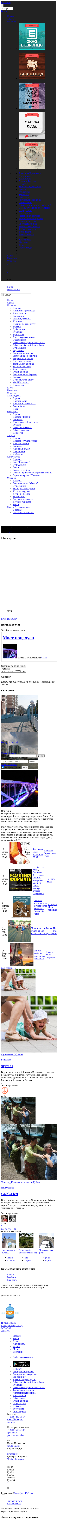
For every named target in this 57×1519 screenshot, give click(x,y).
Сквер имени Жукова (8, 1251)
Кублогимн (12, 1454)
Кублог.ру (6, 2)
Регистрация (13, 289)
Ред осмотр (24, 213)
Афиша (10, 302)
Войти (40, 756)
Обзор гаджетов (21, 430)
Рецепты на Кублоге (29, 221)
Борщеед (17, 377)
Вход (25, 767)
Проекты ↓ (12, 305)
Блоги (10, 387)
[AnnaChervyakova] (12, 1221)
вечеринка (38, 880)
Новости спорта (21, 443)
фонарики (39, 958)
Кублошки (24, 194)
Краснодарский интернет (25, 422)
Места (16, 1349)
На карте (48, 850)
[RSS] (14, 1451)
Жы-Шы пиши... (21, 382)
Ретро (36, 913)
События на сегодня (23, 1357)
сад (26, 1257)
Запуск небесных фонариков (39, 953)
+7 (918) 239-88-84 (16, 1416)
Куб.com (23, 189)
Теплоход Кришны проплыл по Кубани (20, 1182)
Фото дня (11, 393)
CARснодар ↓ (14, 395)
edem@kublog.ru (15, 1419)
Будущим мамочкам (23, 499)
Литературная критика (30, 200)
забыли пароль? (9, 764)
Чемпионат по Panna (41, 928)
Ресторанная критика (29, 216)
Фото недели (25, 231)
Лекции (36, 877)
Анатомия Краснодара (30, 173)
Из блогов (18, 433)
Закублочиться (14, 1501)
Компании (12, 390)
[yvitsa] (4, 1221)
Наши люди (19, 385)
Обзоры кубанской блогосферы (34, 208)
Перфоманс (38, 893)
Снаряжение (19, 451)
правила (11, 1422)
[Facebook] (7, 1451)
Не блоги (17, 1369)
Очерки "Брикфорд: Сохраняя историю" (33, 472)
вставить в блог (9, 619)
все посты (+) (8, 1229)
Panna (34, 931)
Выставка (37, 872)
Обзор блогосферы (22, 427)
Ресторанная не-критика (31, 218)
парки (10, 1257)
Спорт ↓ (11, 435)
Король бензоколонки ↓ (18, 507)
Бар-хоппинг (25, 178)
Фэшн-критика (26, 234)
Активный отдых (21, 448)
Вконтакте (12, 1280)
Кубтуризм (24, 197)
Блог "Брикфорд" (21, 462)
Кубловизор (25, 192)
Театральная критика (29, 226)
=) (8, 1483)
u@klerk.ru (12, 1432)
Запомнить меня (12, 767)
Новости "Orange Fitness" (25, 441)
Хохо (49, 881)
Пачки (16, 409)
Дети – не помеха (21, 494)
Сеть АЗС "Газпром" (23, 512)
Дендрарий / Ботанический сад (28, 1251)
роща (47, 1257)
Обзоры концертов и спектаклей (35, 205)
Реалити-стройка (21, 470)
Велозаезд (39, 908)
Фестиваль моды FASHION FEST (38, 853)
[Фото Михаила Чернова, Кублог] (19, 806)
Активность (19, 1344)
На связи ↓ (12, 411)
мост (9, 532)
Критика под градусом (30, 186)
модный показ (37, 884)
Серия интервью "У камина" (27, 475)
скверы (11, 1260)
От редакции (25, 210)
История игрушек (22, 491)
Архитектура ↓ (14, 456)
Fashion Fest (38, 867)
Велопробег (39, 911)
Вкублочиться (14, 1503)
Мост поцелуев (50, 956)
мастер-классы (36, 889)
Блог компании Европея (25, 374)
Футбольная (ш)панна (12, 1054)
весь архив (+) (8, 968)
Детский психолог (22, 502)
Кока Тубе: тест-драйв (24, 488)
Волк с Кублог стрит (23, 379)
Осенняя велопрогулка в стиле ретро (40, 903)
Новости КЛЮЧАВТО (24, 403)
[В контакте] (8, 1451)
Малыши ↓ (12, 478)
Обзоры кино (25, 202)
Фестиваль (38, 875)
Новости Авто (20, 401)
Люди (16, 1341)
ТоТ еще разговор (27, 229)
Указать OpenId (8, 753)
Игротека (23, 184)
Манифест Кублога (23, 1493)
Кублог (10, 1274)
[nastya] (4, 1093)
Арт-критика (25, 176)
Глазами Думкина (27, 181)
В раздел (17, 308)
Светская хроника (28, 223)
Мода (35, 869)
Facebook (11, 1277)
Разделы (17, 1336)
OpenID (5, 755)
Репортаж (18, 419)
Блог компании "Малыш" (25, 483)
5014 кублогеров (15, 1459)
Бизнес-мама (19, 496)
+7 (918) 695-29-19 (16, 1430)
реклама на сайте (15, 1435)
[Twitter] (9, 1451)
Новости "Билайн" (22, 417)
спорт (41, 931)
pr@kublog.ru (13, 1446)
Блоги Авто (19, 406)
